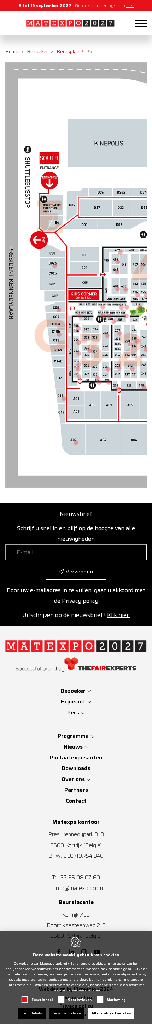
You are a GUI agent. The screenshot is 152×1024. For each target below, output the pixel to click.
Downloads (76, 768)
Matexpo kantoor (76, 822)
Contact (76, 800)
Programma (73, 735)
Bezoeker (37, 51)
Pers (74, 712)
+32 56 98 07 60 (78, 877)
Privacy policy (80, 600)
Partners (76, 789)
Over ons (73, 779)
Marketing (116, 999)
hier (130, 5)
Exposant (74, 701)
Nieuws (73, 746)
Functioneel (42, 999)
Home (11, 51)
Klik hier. (118, 615)
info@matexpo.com (79, 888)
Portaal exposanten (76, 757)
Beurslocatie (76, 902)
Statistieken (80, 999)
